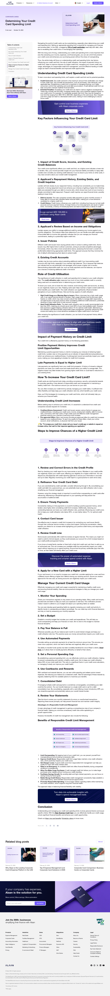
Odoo (57, 947)
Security (75, 944)
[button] (79, 3)
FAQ (74, 950)
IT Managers (42, 950)
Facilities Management (28, 938)
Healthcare (25, 941)
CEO (40, 935)
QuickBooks (59, 938)
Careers (75, 941)
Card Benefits (9, 947)
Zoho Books (59, 953)
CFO (40, 938)
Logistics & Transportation (29, 944)
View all (100, 841)
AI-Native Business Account (45, 3)
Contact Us (76, 956)
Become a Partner (78, 938)
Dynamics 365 (60, 944)
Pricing (7, 950)
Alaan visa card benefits (53, 818)
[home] (9, 3)
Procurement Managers (45, 944)
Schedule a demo (68, 818)
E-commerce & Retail (27, 950)
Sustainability (76, 947)
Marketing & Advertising (28, 947)
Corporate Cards (10, 938)
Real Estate (25, 935)
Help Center (76, 953)
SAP (57, 950)
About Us (75, 935)
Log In (88, 3)
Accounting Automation (12, 941)
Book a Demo (98, 3)
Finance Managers (44, 947)
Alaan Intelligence (10, 944)
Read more (45, 219)
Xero (57, 935)
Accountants (42, 941)
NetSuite (58, 941)
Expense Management (11, 935)
